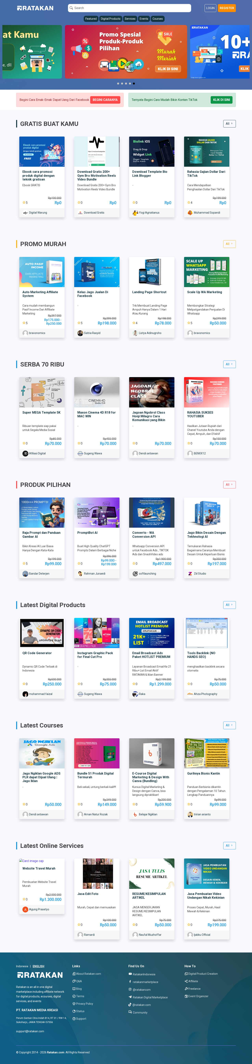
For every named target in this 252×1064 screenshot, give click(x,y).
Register (227, 8)
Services (130, 18)
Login (210, 8)
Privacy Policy (84, 1003)
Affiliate (193, 981)
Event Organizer (198, 996)
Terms (80, 996)
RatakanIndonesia (143, 974)
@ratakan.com (141, 1004)
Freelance (194, 988)
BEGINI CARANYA (105, 100)
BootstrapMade (40, 1057)
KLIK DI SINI (221, 100)
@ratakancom (141, 989)
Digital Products (110, 18)
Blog (79, 988)
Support (81, 1018)
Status (80, 1011)
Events (144, 18)
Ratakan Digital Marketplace (150, 997)
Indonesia (22, 966)
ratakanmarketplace (145, 981)
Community (139, 1012)
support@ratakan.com (30, 1031)
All (228, 124)
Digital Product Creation (203, 973)
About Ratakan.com (88, 973)
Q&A (79, 981)
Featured (91, 18)
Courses (158, 18)
